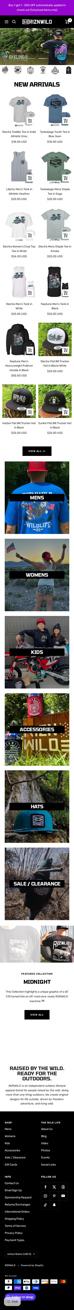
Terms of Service (15, 1226)
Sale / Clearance (15, 1157)
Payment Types (14, 1240)
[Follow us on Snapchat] (54, 1204)
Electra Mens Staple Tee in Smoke (54, 249)
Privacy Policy (14, 1233)
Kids (7, 1143)
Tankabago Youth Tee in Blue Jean (55, 134)
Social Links (48, 1164)
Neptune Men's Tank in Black (55, 306)
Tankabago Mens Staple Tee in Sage (55, 191)
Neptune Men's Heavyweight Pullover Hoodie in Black (19, 366)
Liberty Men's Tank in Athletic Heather (19, 191)
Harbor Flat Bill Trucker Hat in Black (19, 425)
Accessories (12, 1150)
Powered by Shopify (32, 1265)
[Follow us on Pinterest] (54, 1195)
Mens (8, 1129)
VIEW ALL (37, 1014)
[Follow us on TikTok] (45, 1204)
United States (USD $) (19, 1254)
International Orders (17, 1211)
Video (44, 1143)
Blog (44, 1136)
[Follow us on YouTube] (63, 1195)
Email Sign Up (13, 1190)
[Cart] (67, 22)
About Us (46, 1129)
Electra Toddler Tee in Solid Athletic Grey (19, 134)
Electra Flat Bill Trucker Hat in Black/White (55, 363)
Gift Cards (11, 1164)
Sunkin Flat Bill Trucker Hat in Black (54, 425)
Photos (45, 1150)
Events (45, 1157)
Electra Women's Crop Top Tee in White (19, 249)
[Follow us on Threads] (63, 1187)
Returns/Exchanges (17, 1204)
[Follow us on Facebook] (45, 1187)
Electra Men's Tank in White (19, 306)
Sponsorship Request (18, 1197)
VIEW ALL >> (37, 451)
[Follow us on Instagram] (45, 1195)
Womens (10, 1136)
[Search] (14, 22)
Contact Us (12, 1183)
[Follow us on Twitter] (54, 1187)
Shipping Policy (14, 1218)
